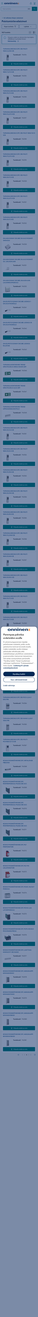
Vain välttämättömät (19, 680)
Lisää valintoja (9, 685)
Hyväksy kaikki (19, 674)
